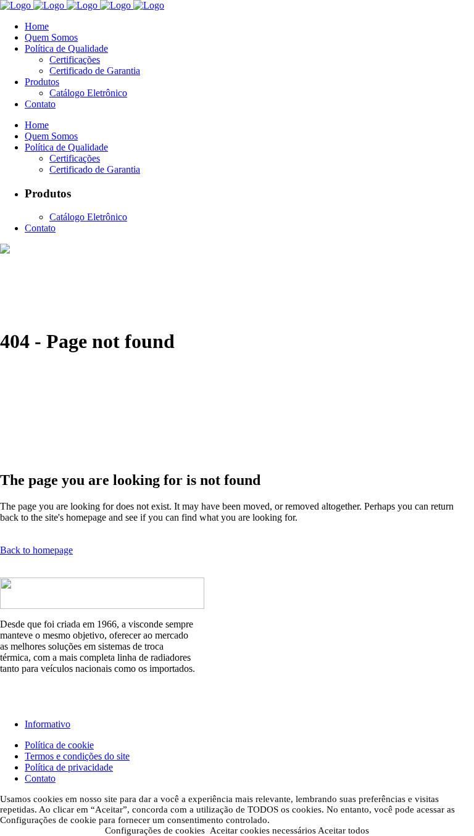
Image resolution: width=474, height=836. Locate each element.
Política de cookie (59, 745)
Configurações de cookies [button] (155, 830)
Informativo (47, 724)
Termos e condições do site (77, 756)
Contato (40, 778)
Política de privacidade (69, 767)
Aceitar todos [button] (343, 830)
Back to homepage (36, 550)
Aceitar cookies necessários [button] (263, 830)
